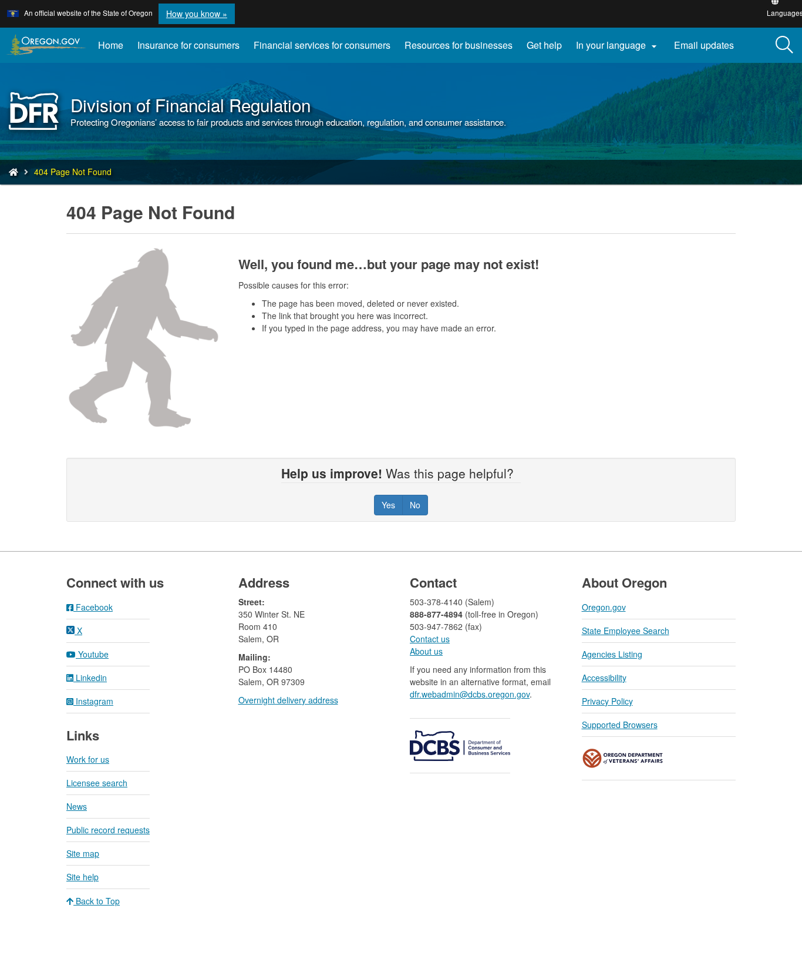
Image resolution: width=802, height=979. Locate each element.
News (76, 806)
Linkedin (90, 677)
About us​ (426, 651)
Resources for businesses (459, 45)
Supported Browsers (620, 724)
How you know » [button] (196, 13)
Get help (544, 45)
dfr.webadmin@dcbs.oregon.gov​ (470, 694)
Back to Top (96, 901)
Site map (82, 853)
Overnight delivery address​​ (288, 700)
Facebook (93, 607)
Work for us (87, 759)
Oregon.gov (604, 607)
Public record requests (108, 830)
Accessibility (604, 677)
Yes (388, 505)
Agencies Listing (612, 654)
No (415, 505)
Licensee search (96, 783)
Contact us (430, 639)
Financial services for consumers (322, 45)
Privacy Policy (607, 701)
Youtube (92, 654)
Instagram (93, 701)
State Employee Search (625, 630)
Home (110, 45)
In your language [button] (618, 45)
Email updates (707, 49)
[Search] (784, 45)
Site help (82, 877)
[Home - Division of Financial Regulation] (13, 171)
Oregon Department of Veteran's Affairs (623, 758)
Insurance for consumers (188, 45)
